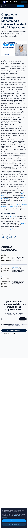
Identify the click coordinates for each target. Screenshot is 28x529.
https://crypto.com (14, 229)
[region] (14, 518)
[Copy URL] (14, 237)
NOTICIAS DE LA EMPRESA (13, 10)
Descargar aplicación (15, 330)
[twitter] (6, 237)
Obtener (24, 2)
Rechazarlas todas (14, 524)
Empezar (22, 319)
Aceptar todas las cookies (14, 520)
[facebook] (3, 237)
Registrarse (20, 5)
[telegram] (10, 237)
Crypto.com (13, 216)
